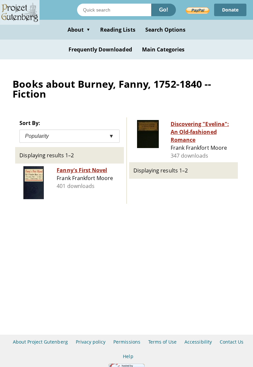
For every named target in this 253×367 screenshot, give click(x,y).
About (79, 29)
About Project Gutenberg (40, 342)
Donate (230, 10)
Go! (163, 10)
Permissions (126, 342)
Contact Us (231, 342)
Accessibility (198, 342)
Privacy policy (91, 342)
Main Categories (163, 49)
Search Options (165, 29)
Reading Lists (117, 29)
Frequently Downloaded (100, 49)
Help (128, 356)
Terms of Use (162, 342)
